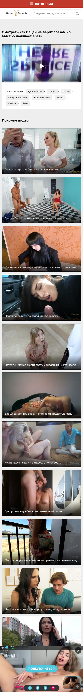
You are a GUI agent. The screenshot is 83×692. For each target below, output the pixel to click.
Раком (66, 91)
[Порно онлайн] (15, 13)
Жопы (60, 97)
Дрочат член (35, 91)
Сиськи (12, 103)
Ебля (25, 103)
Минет (52, 91)
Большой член (42, 97)
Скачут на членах (17, 97)
